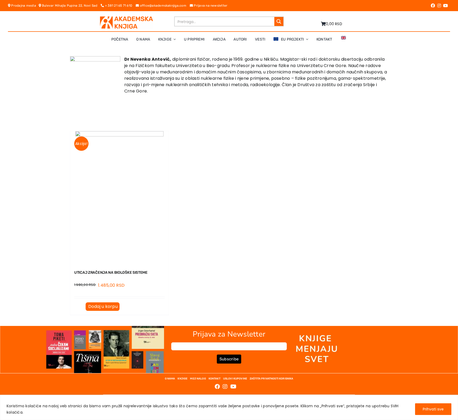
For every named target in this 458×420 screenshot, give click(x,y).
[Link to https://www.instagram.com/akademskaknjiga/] (439, 5)
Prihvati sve (433, 409)
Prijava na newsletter (210, 5)
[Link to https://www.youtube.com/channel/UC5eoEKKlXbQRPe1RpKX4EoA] (445, 5)
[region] (229, 407)
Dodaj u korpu (103, 306)
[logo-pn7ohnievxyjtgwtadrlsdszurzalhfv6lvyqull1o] (126, 18)
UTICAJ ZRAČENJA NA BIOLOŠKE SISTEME (111, 272)
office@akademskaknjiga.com (164, 5)
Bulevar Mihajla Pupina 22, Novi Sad (71, 5)
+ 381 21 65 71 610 (120, 5)
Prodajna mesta (24, 5)
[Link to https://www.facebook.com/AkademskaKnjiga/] (433, 5)
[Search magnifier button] (278, 21)
